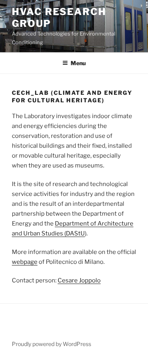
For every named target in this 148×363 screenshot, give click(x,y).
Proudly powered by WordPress (51, 343)
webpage (24, 261)
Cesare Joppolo (79, 280)
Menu (78, 63)
